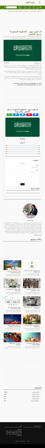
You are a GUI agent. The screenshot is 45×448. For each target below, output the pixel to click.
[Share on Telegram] (16, 114)
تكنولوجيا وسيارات (20, 7)
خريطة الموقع (23, 441)
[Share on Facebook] (35, 114)
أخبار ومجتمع (37, 7)
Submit (22, 184)
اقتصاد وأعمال (33, 7)
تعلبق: (37, 169)
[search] (5, 7)
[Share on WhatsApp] (9, 114)
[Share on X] (22, 114)
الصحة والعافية (29, 7)
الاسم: (37, 165)
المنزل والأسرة (24, 7)
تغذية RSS (17, 441)
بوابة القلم (39, 11)
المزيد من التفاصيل (37, 235)
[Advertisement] (22, 20)
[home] (40, 7)
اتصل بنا (28, 441)
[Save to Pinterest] (29, 114)
